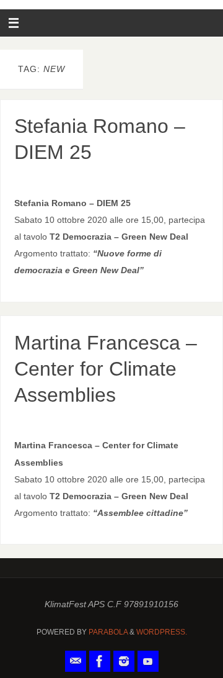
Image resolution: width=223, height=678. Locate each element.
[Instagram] (123, 661)
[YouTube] (148, 661)
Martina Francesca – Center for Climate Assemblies (105, 369)
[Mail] (75, 661)
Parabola (108, 632)
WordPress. (161, 632)
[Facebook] (99, 661)
